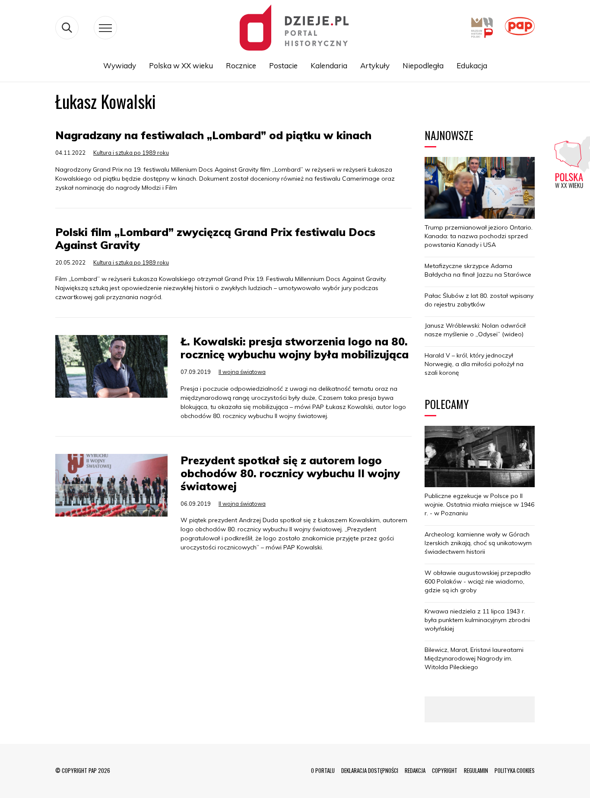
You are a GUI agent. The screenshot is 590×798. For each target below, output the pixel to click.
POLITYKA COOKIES (515, 770)
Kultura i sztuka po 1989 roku (131, 152)
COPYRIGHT (444, 770)
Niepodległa (423, 65)
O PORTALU (323, 770)
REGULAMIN (476, 770)
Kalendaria (329, 65)
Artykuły (375, 65)
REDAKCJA (415, 770)
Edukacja (472, 65)
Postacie (283, 65)
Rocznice (241, 65)
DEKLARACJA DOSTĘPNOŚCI (369, 770)
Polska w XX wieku (181, 65)
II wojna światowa (242, 371)
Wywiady (119, 65)
